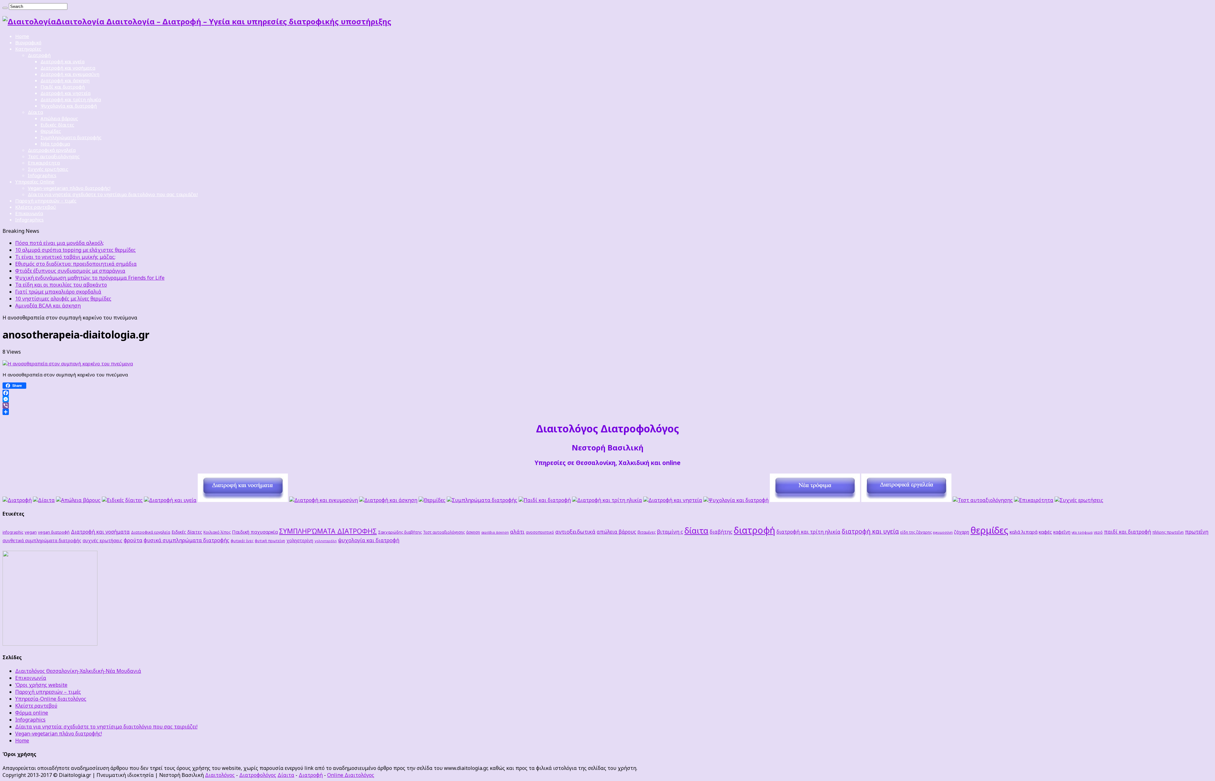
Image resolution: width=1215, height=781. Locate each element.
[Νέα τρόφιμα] (815, 500)
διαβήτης (721, 531)
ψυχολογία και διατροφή (368, 540)
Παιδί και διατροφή (62, 87)
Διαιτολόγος (220, 775)
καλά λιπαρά (1023, 532)
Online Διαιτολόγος (350, 775)
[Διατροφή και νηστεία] (672, 500)
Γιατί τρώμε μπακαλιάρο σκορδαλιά (58, 291)
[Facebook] (607, 393)
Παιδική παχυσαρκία (255, 532)
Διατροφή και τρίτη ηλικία (70, 99)
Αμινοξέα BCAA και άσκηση (48, 305)
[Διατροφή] (17, 500)
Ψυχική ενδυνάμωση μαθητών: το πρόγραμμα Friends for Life (90, 277)
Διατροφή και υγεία (62, 61)
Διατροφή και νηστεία (65, 93)
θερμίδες (989, 530)
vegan (31, 532)
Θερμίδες (50, 131)
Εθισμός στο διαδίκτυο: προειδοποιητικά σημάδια (76, 263)
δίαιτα (696, 530)
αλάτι (517, 531)
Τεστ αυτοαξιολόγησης (54, 156)
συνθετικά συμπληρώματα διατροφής (42, 540)
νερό (1098, 532)
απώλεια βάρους (616, 531)
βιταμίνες (647, 532)
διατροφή (754, 530)
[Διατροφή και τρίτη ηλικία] (607, 500)
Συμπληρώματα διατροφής (71, 137)
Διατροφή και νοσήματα (67, 68)
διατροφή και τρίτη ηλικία (808, 531)
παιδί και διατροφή (1127, 531)
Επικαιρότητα (44, 162)
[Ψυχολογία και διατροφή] (736, 500)
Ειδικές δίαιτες (57, 124)
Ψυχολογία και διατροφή (68, 105)
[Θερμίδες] (432, 500)
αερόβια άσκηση (495, 532)
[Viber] (607, 405)
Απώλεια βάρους (59, 118)
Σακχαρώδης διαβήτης (400, 532)
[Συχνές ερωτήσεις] (1079, 500)
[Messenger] (607, 399)
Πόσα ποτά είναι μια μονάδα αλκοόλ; (59, 242)
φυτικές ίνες (242, 540)
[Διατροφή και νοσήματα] (243, 500)
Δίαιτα (35, 112)
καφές (1045, 532)
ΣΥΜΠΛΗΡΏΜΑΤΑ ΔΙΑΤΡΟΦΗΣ (328, 531)
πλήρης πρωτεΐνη (1168, 532)
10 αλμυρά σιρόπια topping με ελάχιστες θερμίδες (75, 249)
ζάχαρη (961, 532)
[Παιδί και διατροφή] (545, 500)
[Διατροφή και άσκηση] (388, 500)
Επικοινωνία (29, 213)
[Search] (5, 8)
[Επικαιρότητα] (1033, 500)
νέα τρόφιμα (1082, 532)
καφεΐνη (1061, 532)
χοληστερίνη (299, 540)
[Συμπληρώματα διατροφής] (482, 500)
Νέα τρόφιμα (55, 143)
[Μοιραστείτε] (607, 412)
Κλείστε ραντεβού (35, 207)
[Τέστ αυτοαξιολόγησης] (983, 500)
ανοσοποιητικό (540, 532)
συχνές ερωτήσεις (102, 540)
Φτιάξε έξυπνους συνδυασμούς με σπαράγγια (70, 270)
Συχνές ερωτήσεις (48, 169)
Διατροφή (39, 55)
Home (22, 36)
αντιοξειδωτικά (575, 531)
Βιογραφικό (28, 42)
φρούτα (133, 540)
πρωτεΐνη (1196, 531)
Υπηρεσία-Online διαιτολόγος (50, 698)
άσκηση (473, 532)
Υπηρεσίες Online (34, 181)
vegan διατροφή (54, 532)
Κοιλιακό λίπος (217, 532)
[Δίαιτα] (44, 500)
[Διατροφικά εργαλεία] (906, 500)
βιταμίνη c (670, 531)
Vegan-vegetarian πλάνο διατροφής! (69, 188)
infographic (13, 532)
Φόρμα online (31, 712)
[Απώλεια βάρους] (78, 500)
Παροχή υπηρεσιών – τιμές (46, 200)
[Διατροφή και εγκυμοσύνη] (323, 500)
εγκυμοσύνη (943, 532)
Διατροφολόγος (257, 775)
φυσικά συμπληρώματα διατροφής (186, 540)
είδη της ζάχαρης (916, 532)
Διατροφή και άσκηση (65, 80)
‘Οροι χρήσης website (41, 684)
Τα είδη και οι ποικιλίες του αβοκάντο (61, 284)
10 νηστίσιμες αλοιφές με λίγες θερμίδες (63, 298)
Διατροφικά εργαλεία (52, 150)
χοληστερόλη (326, 541)
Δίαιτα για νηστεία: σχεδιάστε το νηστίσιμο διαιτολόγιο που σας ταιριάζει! (113, 194)
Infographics (42, 175)
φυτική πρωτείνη (270, 540)
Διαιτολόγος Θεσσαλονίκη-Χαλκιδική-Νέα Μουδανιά (78, 670)
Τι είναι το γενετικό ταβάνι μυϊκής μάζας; (65, 256)
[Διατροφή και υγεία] (170, 500)
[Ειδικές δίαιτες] (122, 500)
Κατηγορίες (28, 49)
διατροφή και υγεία (870, 531)
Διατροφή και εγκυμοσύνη (69, 74)
